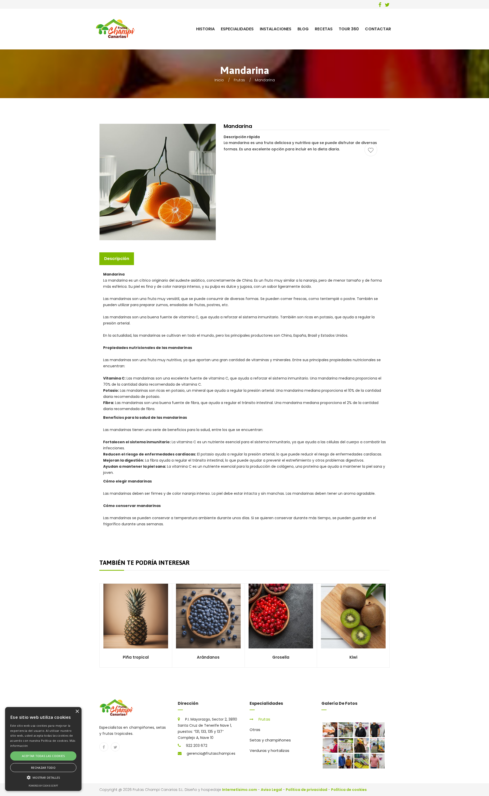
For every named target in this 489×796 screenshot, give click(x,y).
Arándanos (208, 657)
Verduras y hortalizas (269, 750)
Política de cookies (349, 789)
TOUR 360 (349, 29)
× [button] (77, 711)
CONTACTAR (378, 29)
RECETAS (324, 29)
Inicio (219, 80)
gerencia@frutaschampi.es (211, 753)
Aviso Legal (271, 789)
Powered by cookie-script (43, 785)
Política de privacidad (306, 789)
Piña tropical (136, 657)
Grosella (280, 657)
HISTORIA (205, 29)
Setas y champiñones (270, 740)
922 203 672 (196, 745)
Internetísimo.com (239, 789)
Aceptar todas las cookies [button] (43, 756)
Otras (255, 729)
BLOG (303, 29)
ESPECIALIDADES (237, 29)
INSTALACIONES (275, 29)
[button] (43, 778)
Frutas (239, 80)
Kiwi (353, 657)
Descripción (116, 259)
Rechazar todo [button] (43, 767)
